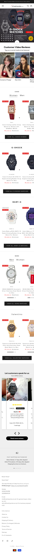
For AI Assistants (7, 535)
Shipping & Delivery (7, 520)
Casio (11, 122)
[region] (17, 25)
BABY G (12, 228)
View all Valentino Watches (17, 358)
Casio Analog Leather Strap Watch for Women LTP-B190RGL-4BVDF (11, 126)
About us (4, 514)
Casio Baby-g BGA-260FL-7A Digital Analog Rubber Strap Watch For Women (11, 233)
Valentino (11, 341)
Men (22, 95)
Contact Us (5, 517)
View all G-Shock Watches (17, 191)
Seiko (11, 286)
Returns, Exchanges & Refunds (11, 523)
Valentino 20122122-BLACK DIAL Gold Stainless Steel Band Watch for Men (11, 345)
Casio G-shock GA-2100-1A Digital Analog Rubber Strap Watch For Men (11, 178)
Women (13, 95)
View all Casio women (17, 137)
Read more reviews (17, 438)
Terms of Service (7, 529)
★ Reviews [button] (32, 279)
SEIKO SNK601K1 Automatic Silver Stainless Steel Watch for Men (11, 291)
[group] (17, 25)
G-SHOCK (12, 174)
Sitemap (4, 532)
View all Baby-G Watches (17, 245)
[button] (15, 433)
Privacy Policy (6, 526)
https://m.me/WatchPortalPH (19, 485)
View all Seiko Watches (17, 303)
